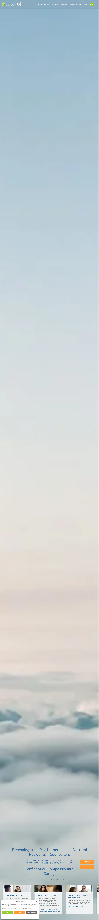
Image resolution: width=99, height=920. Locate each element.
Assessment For (73, 4)
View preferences (31, 912)
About (80, 4)
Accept (8, 912)
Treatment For (54, 4)
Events (85, 4)
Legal (19, 915)
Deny (19, 912)
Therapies (46, 4)
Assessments (64, 4)
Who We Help (38, 4)
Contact (91, 4)
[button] (36, 901)
